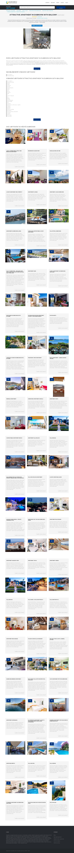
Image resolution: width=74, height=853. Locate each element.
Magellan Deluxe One (55, 150)
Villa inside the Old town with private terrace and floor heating (15, 477)
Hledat (61, 8)
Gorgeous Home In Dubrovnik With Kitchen (15, 358)
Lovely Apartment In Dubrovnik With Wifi (57, 271)
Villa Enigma (9, 599)
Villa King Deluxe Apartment (35, 477)
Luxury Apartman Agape (56, 477)
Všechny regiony (57, 840)
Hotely (62, 2)
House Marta (53, 315)
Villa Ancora (31, 763)
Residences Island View (33, 150)
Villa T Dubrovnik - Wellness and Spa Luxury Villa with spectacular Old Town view (15, 272)
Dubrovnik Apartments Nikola (35, 398)
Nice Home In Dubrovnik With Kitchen (13, 316)
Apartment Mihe (32, 271)
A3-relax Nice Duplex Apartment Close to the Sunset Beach (36, 316)
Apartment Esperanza (11, 720)
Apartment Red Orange (12, 638)
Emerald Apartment (11, 398)
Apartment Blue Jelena (55, 519)
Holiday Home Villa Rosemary (35, 638)
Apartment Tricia (32, 560)
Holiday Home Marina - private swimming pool (13, 520)
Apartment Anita (54, 398)
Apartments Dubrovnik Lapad (13, 231)
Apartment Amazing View (12, 560)
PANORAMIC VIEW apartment (35, 357)
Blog (67, 2)
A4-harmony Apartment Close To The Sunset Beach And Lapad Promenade (36, 721)
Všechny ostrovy (57, 842)
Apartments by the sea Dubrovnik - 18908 (36, 520)
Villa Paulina (53, 802)
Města (57, 2)
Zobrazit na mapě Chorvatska (42, 18)
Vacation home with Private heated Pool (37, 803)
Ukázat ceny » (37, 69)
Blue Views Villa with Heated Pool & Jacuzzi (36, 679)
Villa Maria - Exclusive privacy (35, 599)
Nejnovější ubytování (57, 837)
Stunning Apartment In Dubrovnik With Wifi (14, 803)
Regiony (53, 2)
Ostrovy (47, 2)
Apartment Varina (54, 560)
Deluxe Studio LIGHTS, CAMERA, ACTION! (57, 639)
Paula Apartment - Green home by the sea (58, 358)
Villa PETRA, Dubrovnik (55, 231)
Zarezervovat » (37, 120)
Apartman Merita (10, 763)
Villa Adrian (53, 763)
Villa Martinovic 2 (54, 599)
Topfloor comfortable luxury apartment (36, 231)
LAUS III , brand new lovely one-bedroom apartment (14, 151)
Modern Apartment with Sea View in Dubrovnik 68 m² (59, 721)
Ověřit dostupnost (37, 25)
